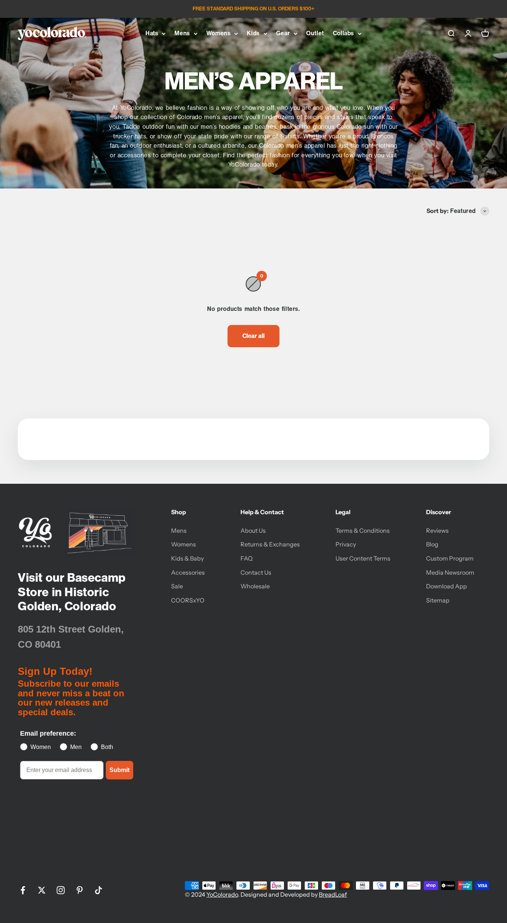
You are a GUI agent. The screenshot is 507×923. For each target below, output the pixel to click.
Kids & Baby (187, 558)
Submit (119, 770)
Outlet (315, 33)
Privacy (346, 544)
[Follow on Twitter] (42, 890)
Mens (182, 33)
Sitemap (437, 600)
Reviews (437, 530)
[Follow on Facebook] (23, 890)
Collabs (343, 33)
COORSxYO (188, 600)
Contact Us (256, 572)
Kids (253, 33)
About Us (253, 530)
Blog (432, 544)
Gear (283, 33)
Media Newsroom (450, 572)
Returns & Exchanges (270, 544)
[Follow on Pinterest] (80, 890)
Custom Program (450, 558)
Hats (151, 33)
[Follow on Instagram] (61, 890)
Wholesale (255, 586)
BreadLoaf (333, 894)
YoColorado (222, 894)
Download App (446, 586)
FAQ (247, 558)
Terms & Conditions (363, 530)
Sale (177, 586)
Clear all (253, 335)
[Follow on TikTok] (99, 890)
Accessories (188, 572)
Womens (218, 33)
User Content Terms (363, 558)
